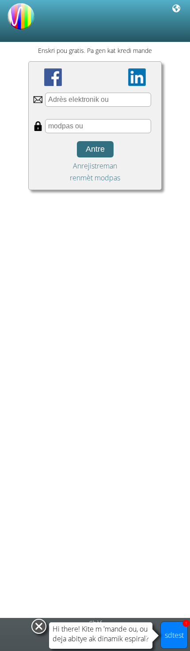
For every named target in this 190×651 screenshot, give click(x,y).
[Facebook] (53, 77)
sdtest (176, 630)
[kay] (21, 30)
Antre (95, 149)
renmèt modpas (95, 178)
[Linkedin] (137, 77)
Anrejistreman (95, 166)
